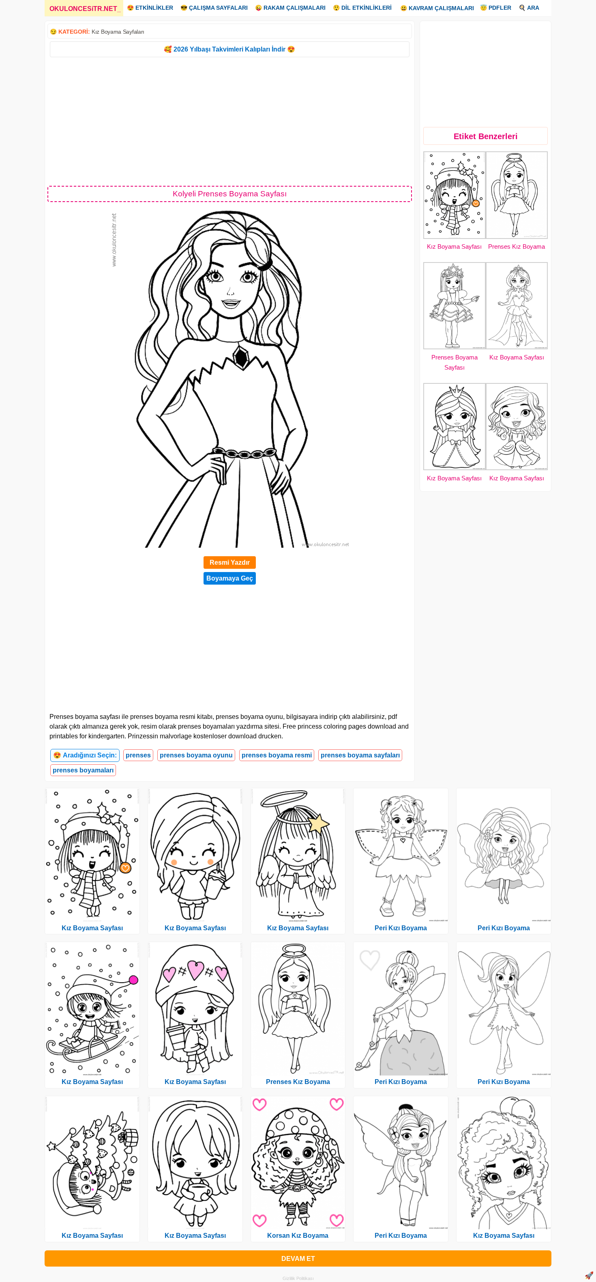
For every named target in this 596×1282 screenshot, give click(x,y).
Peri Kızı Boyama (401, 928)
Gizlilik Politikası (298, 1278)
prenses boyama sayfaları (360, 755)
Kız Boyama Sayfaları (118, 31)
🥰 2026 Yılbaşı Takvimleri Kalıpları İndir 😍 (229, 49)
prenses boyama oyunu (196, 755)
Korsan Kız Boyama (297, 1235)
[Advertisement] (229, 121)
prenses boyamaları (83, 770)
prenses (138, 755)
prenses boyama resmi (277, 755)
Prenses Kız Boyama (516, 246)
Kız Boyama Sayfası (454, 246)
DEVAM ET (298, 1258)
